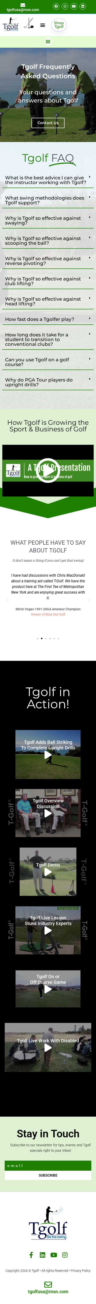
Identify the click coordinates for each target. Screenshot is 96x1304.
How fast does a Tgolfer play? (39, 319)
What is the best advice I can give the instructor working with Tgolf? (45, 180)
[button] (43, 25)
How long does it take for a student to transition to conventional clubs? (36, 339)
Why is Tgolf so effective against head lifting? (43, 301)
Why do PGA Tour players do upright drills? (39, 382)
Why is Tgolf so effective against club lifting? (43, 281)
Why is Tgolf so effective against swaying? (43, 220)
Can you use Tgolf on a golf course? (37, 362)
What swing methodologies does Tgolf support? (44, 200)
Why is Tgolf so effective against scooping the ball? (43, 241)
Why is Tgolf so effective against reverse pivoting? (43, 261)
